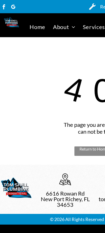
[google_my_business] (13, 7)
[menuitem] (37, 26)
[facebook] (4, 7)
